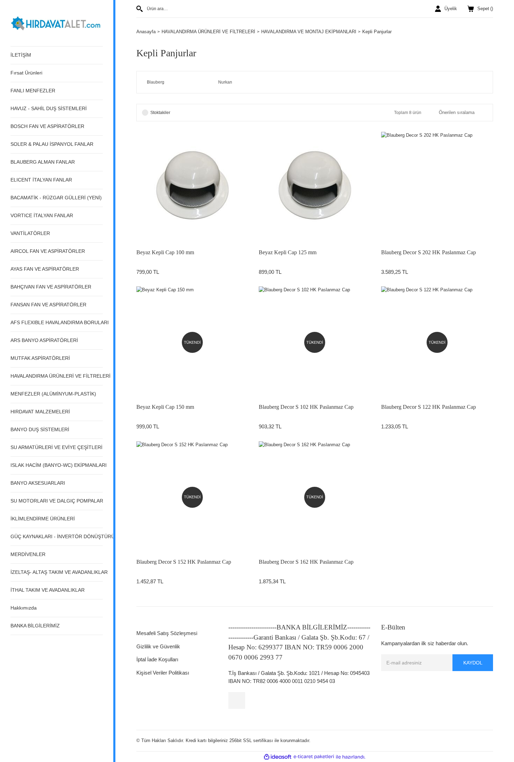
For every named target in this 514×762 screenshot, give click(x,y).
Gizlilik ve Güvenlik (158, 646)
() (485, 8)
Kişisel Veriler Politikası (162, 673)
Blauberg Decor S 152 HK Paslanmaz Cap (183, 562)
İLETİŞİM (20, 55)
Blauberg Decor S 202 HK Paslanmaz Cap (428, 252)
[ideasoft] (278, 756)
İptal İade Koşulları (157, 659)
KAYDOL (473, 662)
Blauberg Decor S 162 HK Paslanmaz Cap (306, 562)
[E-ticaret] (313, 756)
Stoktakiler (160, 112)
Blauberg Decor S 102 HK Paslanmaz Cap (306, 407)
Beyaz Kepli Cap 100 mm (165, 252)
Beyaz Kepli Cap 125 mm (287, 252)
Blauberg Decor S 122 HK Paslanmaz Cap (428, 407)
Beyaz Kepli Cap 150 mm (165, 407)
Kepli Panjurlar (377, 31)
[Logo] (56, 22)
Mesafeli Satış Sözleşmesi (166, 633)
